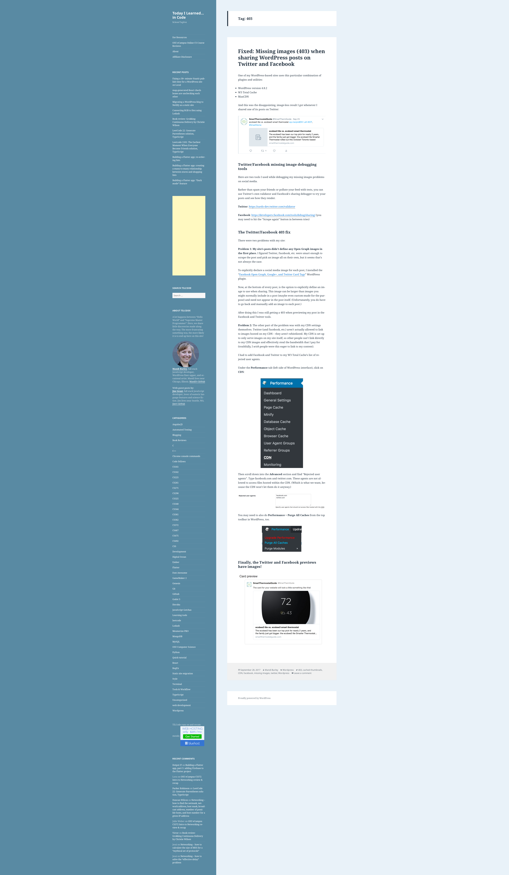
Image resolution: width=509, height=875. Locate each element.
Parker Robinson (180, 788)
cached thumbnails (312, 669)
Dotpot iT (177, 765)
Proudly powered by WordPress (254, 698)
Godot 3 (176, 599)
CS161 (175, 466)
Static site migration (182, 673)
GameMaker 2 (179, 578)
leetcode (176, 620)
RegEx (175, 668)
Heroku (176, 604)
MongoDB (177, 636)
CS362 (175, 519)
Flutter (175, 567)
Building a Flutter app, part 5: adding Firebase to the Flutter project (187, 768)
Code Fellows (179, 461)
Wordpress (178, 710)
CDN (240, 673)
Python (176, 652)
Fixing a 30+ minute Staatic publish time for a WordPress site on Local (188, 81)
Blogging (176, 435)
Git (173, 588)
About (175, 51)
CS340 (175, 503)
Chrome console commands (186, 456)
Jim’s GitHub (178, 403)
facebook (248, 673)
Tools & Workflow (181, 689)
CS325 (175, 498)
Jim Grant (177, 391)
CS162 (175, 472)
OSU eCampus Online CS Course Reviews (188, 44)
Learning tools (179, 615)
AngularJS (177, 424)
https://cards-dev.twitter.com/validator (272, 206)
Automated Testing (182, 429)
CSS (174, 546)
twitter (274, 673)
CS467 (175, 530)
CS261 (175, 482)
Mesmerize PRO (180, 631)
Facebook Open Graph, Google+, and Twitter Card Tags (272, 274)
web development (181, 705)
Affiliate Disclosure (182, 56)
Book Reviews (179, 440)
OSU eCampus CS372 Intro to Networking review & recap (187, 780)
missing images (262, 673)
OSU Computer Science (184, 647)
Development (179, 551)
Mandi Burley (179, 368)
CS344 (175, 509)
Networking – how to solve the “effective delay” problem (187, 859)
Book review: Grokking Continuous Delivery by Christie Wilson (188, 122)
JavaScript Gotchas (181, 609)
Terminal (177, 684)
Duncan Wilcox (180, 800)
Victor (175, 832)
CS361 (175, 514)
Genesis (176, 583)
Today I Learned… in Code (188, 15)
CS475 (175, 535)
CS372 (175, 525)
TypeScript (178, 694)
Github (175, 594)
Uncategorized (179, 700)
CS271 (175, 488)
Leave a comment (302, 673)
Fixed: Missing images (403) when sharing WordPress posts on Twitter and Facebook (281, 57)
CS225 (175, 477)
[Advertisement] (188, 235)
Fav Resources (179, 37)
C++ (174, 450)
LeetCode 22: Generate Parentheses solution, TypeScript (184, 133)
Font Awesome (179, 572)
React (175, 662)
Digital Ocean (179, 556)
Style (174, 678)
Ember (175, 562)
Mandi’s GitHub (197, 381)
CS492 (175, 541)
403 (300, 669)
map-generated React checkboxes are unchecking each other (186, 93)
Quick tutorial (179, 657)
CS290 (175, 493)
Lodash (176, 625)
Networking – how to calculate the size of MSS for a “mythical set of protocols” (187, 847)
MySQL (176, 641)
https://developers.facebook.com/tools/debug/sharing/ (283, 215)
